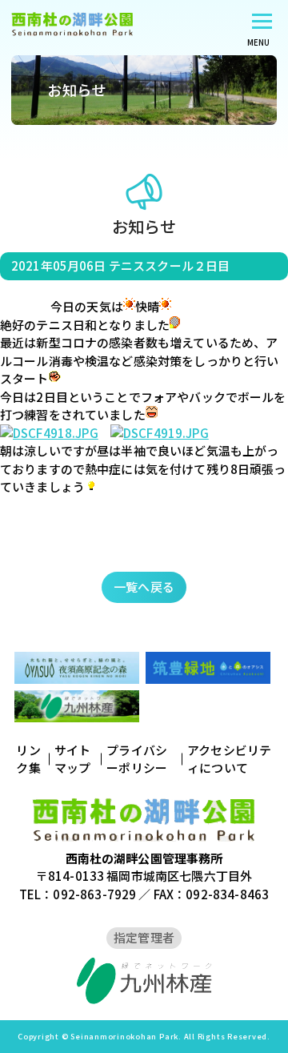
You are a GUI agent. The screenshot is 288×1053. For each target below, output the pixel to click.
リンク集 (28, 759)
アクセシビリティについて (229, 759)
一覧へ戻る (144, 586)
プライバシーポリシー (136, 759)
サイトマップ (72, 759)
